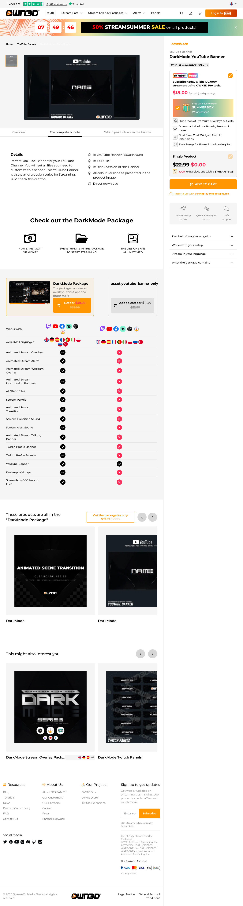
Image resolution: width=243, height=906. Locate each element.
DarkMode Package (70, 284)
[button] (11, 61)
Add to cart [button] (206, 184)
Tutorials (9, 797)
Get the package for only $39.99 (110, 517)
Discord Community (16, 808)
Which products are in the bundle (127, 132)
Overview (18, 132)
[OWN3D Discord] (28, 842)
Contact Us (10, 818)
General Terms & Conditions (149, 896)
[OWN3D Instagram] (23, 842)
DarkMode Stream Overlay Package (37, 757)
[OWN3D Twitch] (34, 842)
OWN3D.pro (90, 797)
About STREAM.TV (54, 792)
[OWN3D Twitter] (5, 842)
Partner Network (53, 818)
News (6, 803)
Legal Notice (127, 894)
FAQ (6, 813)
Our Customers (52, 797)
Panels (155, 13)
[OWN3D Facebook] (11, 842)
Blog (6, 792)
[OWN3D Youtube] (16, 842)
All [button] (52, 13)
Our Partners (51, 803)
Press (46, 813)
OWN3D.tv (89, 792)
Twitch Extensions (94, 803)
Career (46, 808)
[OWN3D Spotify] (40, 842)
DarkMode (15, 621)
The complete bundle (65, 132)
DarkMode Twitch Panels (120, 757)
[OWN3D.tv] (86, 896)
